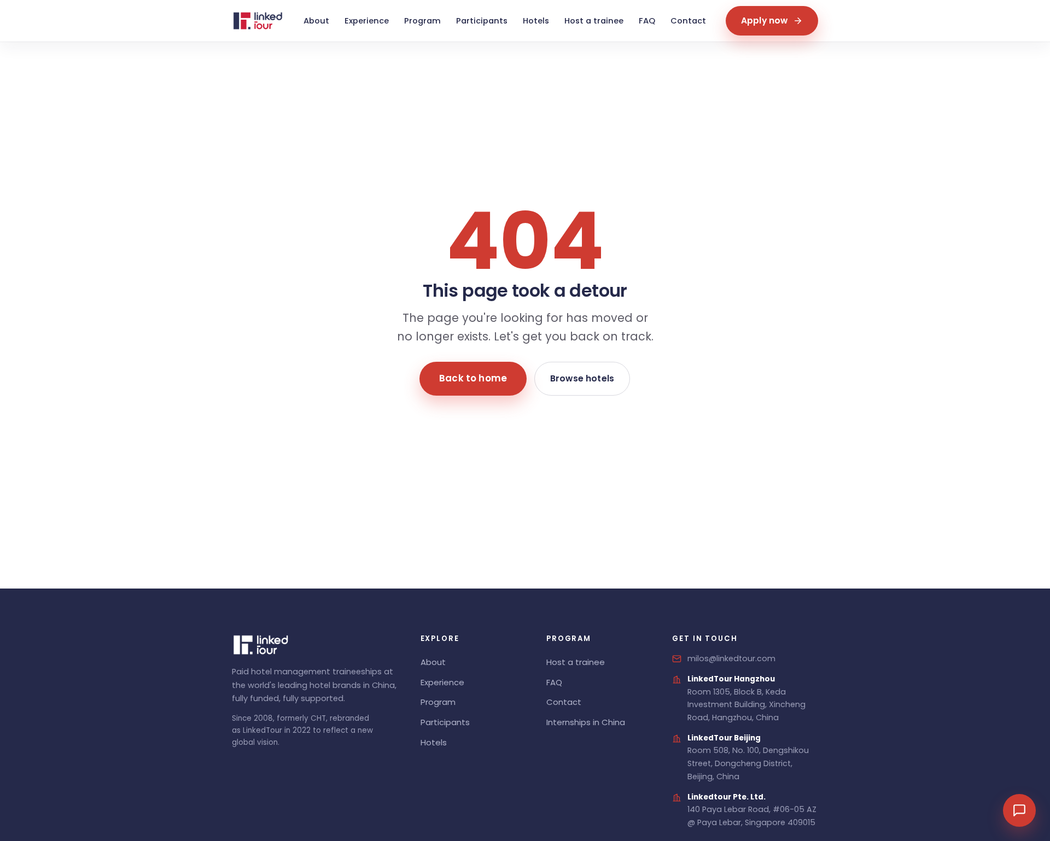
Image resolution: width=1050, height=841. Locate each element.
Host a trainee (593, 20)
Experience (367, 20)
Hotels (536, 20)
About (316, 20)
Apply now (764, 20)
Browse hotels (582, 378)
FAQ (647, 20)
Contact (688, 20)
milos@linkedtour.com (731, 658)
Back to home (473, 378)
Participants (482, 20)
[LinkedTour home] (258, 20)
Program (422, 20)
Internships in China (585, 722)
